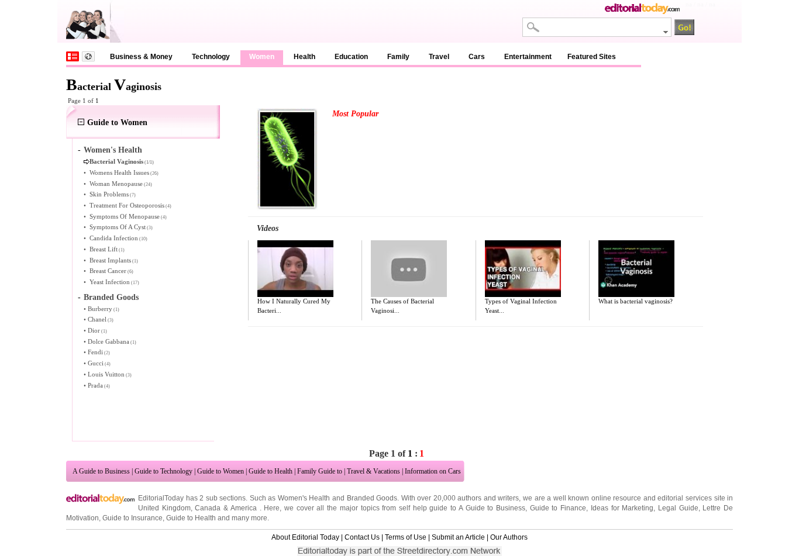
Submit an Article (458, 537)
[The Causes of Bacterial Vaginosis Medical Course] (409, 269)
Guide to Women (117, 122)
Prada (95, 385)
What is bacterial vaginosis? (635, 301)
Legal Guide (678, 508)
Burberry (100, 308)
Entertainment (528, 57)
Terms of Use (405, 537)
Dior (94, 330)
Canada (208, 508)
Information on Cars (433, 471)
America (243, 508)
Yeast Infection (109, 281)
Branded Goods (111, 297)
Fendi (95, 351)
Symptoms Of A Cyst (117, 226)
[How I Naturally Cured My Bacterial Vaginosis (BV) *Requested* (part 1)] (295, 269)
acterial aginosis (113, 86)
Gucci (96, 363)
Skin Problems (109, 194)
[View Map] (88, 56)
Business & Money (141, 57)
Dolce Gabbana (108, 341)
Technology (211, 57)
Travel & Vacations (373, 471)
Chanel (97, 319)
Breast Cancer (107, 270)
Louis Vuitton (106, 374)
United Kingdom (164, 508)
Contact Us (362, 537)
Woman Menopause (116, 183)
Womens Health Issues (119, 172)
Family (398, 57)
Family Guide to (319, 471)
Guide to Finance (558, 508)
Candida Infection (113, 237)
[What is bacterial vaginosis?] (636, 269)
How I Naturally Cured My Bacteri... (293, 306)
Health (304, 57)
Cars (477, 57)
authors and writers (488, 498)
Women (261, 57)
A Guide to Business (101, 471)
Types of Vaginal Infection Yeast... (521, 306)
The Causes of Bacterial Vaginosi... (402, 306)
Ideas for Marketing (622, 508)
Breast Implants (110, 260)
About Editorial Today (305, 537)
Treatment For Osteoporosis (126, 205)
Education (351, 57)
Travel (439, 57)
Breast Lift (103, 249)
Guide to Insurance (132, 518)
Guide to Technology (163, 471)
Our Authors (509, 537)
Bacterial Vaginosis (116, 161)
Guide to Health (270, 471)
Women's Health (113, 150)
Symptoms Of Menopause (124, 216)
